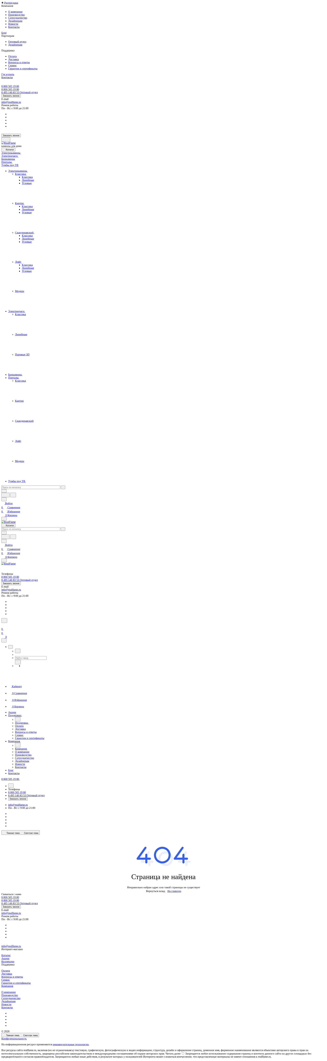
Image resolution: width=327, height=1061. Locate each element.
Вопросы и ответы (12, 976)
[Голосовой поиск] (5, 495)
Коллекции (7, 961)
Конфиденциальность (14, 1038)
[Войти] (2, 624)
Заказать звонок (11, 96)
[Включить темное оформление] (5, 139)
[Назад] (17, 651)
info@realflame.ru (11, 102)
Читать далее (173, 1053)
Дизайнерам (8, 1001)
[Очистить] (63, 487)
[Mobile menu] (4, 560)
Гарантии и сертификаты (16, 982)
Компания (7, 986)
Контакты (7, 1007)
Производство (9, 995)
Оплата (5, 970)
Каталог (6, 955)
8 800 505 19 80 (10, 86)
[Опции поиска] (3, 491)
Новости (6, 1004)
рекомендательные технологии (71, 1044)
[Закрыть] (3, 640)
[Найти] (13, 495)
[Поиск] (4, 620)
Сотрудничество (10, 998)
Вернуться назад (155, 891)
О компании (8, 992)
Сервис (5, 979)
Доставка (6, 973)
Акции (5, 958)
